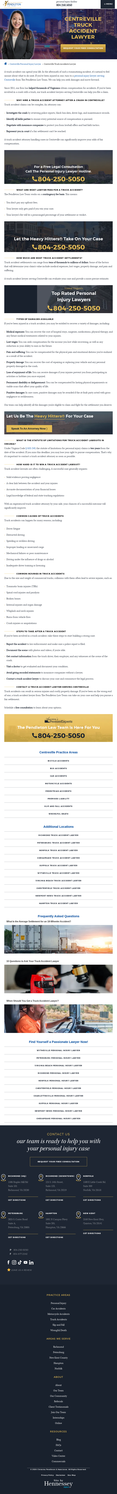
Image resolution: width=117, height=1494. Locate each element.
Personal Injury (58, 1303)
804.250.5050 (64, 5)
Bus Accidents (58, 768)
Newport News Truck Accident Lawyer (58, 896)
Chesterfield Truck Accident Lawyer (59, 888)
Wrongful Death (58, 814)
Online (58, 1423)
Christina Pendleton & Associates (52, 1469)
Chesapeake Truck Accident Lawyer (58, 858)
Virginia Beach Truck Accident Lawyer (59, 881)
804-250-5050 (61, 179)
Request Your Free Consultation (83, 48)
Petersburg (58, 1352)
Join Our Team (58, 1412)
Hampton (58, 1363)
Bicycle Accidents (58, 761)
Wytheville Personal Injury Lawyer (58, 1050)
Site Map (72, 1475)
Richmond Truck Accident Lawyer (58, 835)
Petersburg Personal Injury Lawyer (59, 1058)
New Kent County (58, 1358)
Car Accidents (58, 776)
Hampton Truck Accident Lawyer (58, 903)
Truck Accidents (58, 1319)
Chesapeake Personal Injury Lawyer (59, 1118)
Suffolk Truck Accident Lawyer (59, 865)
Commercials (58, 1461)
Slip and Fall (58, 1325)
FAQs (58, 1445)
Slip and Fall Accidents (58, 806)
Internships (58, 1418)
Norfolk (58, 1368)
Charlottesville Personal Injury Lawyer (58, 1096)
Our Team (58, 1390)
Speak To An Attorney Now (28, 428)
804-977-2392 (20, 1254)
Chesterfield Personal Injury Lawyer (58, 1088)
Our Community (58, 1396)
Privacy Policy (47, 1475)
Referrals (58, 1401)
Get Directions (17, 1200)
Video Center (58, 1456)
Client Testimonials (58, 1407)
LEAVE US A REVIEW (21, 1270)
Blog (58, 1440)
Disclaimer (60, 1475)
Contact (58, 1450)
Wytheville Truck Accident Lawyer (58, 873)
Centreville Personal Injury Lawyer (25, 64)
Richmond (58, 1347)
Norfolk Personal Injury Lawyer (59, 1081)
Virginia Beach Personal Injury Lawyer (58, 1065)
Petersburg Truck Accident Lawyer (58, 843)
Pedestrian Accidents (58, 791)
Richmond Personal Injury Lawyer (58, 1073)
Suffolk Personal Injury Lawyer (58, 1103)
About (58, 1385)
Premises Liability (58, 799)
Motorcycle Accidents (58, 783)
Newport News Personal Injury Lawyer (58, 1111)
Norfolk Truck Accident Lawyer (58, 850)
